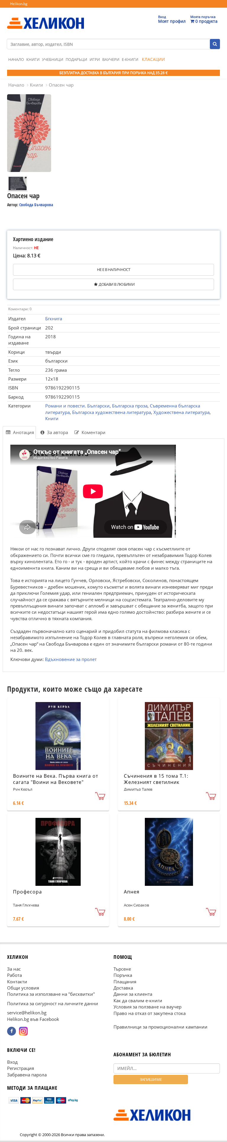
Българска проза (129, 406)
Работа (14, 975)
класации (153, 59)
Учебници (52, 59)
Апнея (132, 891)
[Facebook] (11, 1031)
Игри (95, 59)
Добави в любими (116, 284)
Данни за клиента (133, 994)
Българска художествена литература (111, 412)
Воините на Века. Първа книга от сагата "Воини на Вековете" (55, 779)
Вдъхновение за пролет (71, 659)
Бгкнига (53, 318)
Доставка (123, 988)
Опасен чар (61, 85)
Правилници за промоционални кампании (160, 1027)
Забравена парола (27, 1075)
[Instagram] (23, 1031)
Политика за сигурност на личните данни (52, 1003)
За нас (14, 969)
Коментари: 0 (20, 308)
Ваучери (110, 59)
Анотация (23, 432)
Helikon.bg (18, 3)
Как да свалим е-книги (138, 1000)
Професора (27, 891)
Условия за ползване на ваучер (147, 1007)
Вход (12, 1062)
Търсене (122, 969)
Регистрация (20, 1068)
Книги (33, 59)
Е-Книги (130, 59)
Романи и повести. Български (77, 406)
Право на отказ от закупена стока (150, 1013)
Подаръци (76, 59)
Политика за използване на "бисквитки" (51, 994)
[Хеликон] (45, 18)
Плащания (125, 981)
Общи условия (23, 988)
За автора (57, 432)
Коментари (93, 432)
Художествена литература (181, 412)
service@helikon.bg (26, 1013)
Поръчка (123, 975)
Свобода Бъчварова (36, 204)
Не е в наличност (113, 269)
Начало (16, 59)
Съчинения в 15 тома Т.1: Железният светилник (156, 779)
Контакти (17, 981)
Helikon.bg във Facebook (33, 1019)
